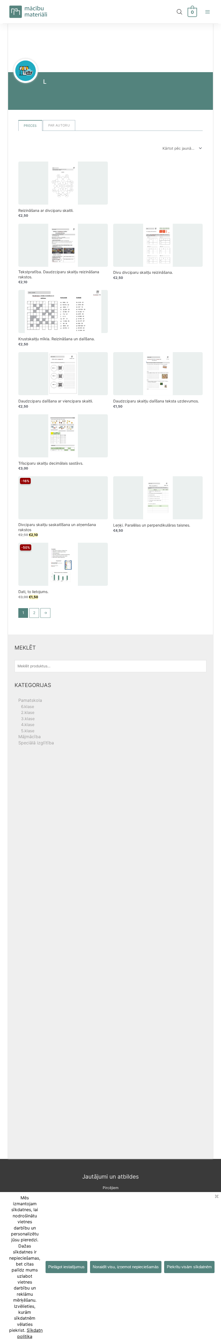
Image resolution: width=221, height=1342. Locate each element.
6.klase (27, 706)
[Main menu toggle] (207, 11)
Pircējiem (111, 1188)
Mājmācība (29, 736)
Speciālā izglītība (36, 742)
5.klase (27, 730)
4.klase (27, 724)
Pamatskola (30, 700)
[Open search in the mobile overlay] (179, 12)
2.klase (27, 712)
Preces (30, 126)
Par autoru (59, 125)
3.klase (28, 718)
